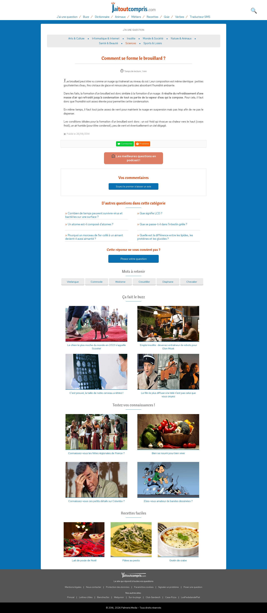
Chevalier (191, 281)
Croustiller (144, 281)
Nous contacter (93, 587)
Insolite (131, 38)
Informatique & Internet (105, 38)
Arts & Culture (76, 38)
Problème (144, 143)
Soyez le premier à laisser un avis (133, 186)
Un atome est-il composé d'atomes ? (90, 224)
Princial (70, 597)
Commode (97, 281)
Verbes (179, 17)
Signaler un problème (168, 587)
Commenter (127, 143)
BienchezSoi (103, 597)
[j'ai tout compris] (133, 7)
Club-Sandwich (153, 597)
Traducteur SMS (200, 17)
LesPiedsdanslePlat (190, 597)
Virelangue (73, 281)
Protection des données (117, 587)
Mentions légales (73, 587)
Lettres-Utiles (85, 597)
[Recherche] (254, 10)
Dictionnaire (102, 17)
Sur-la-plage (135, 597)
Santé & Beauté (108, 43)
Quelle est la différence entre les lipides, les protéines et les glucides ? (165, 236)
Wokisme (120, 281)
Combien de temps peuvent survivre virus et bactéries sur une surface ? (94, 215)
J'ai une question (67, 17)
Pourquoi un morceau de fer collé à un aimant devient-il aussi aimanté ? (94, 236)
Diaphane (167, 281)
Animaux (120, 17)
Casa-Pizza (170, 597)
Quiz (167, 17)
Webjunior (119, 597)
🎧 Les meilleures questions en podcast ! (133, 158)
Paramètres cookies (143, 587)
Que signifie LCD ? (151, 213)
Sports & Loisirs (153, 43)
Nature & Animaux (181, 38)
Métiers (136, 17)
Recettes (152, 17)
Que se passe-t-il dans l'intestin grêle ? (163, 224)
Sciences (130, 43)
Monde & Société (153, 38)
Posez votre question (134, 259)
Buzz (86, 17)
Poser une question (193, 587)
